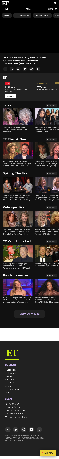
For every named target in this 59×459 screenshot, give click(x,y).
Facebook (10, 370)
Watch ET (52, 9)
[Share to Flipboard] (25, 69)
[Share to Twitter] (11, 69)
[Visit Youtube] (31, 429)
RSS (7, 392)
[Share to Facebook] (5, 69)
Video (28, 9)
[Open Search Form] (55, 3)
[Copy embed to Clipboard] (38, 69)
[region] (29, 36)
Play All (52, 105)
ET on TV (10, 383)
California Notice (14, 413)
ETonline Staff (12, 389)
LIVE (6, 9)
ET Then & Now (22, 15)
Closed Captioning (15, 410)
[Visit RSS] (39, 430)
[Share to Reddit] (18, 69)
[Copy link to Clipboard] (31, 69)
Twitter (8, 376)
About (8, 386)
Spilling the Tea (42, 15)
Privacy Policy (12, 407)
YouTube (9, 379)
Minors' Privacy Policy (17, 417)
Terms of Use (12, 404)
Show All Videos (30, 314)
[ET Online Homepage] (6, 3)
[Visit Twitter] (15, 430)
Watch (11, 96)
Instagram (10, 373)
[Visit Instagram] (23, 430)
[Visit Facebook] (8, 430)
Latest (7, 15)
